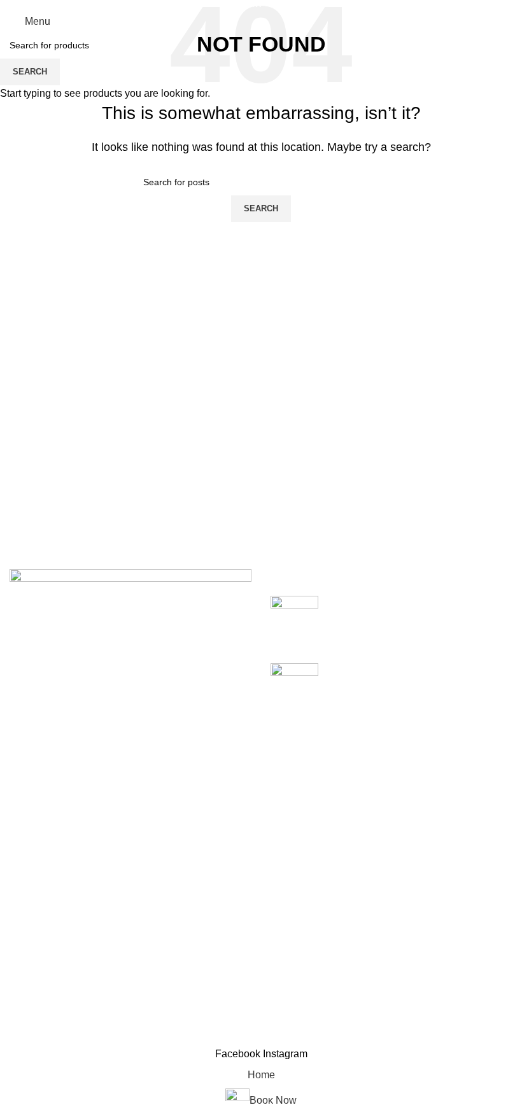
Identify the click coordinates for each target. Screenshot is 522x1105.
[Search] (508, 21)
